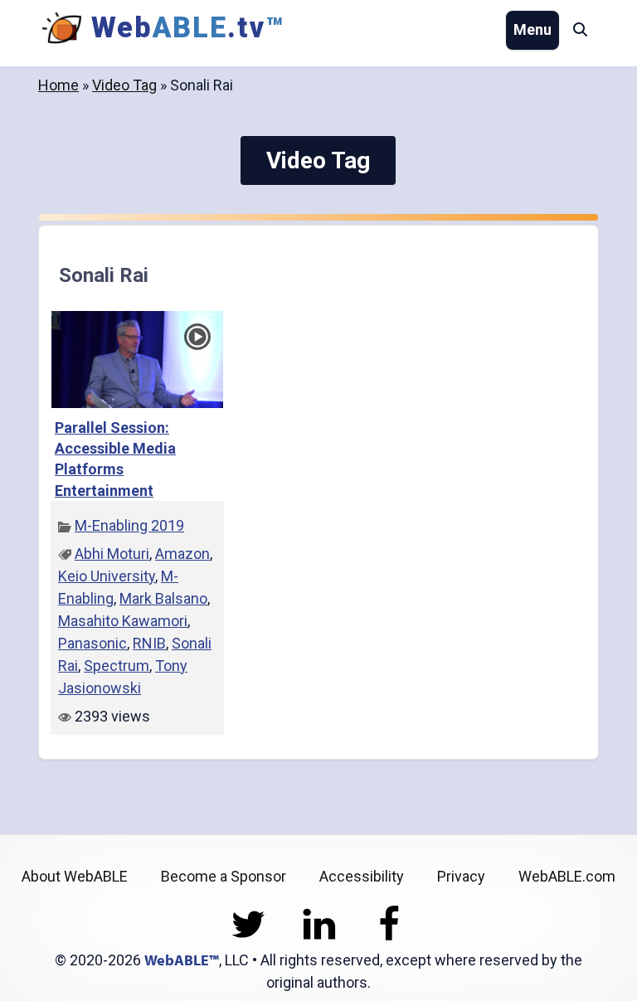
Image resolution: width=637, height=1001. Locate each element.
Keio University (106, 576)
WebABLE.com (566, 876)
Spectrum (116, 665)
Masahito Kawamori (122, 620)
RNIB (149, 643)
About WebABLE (75, 876)
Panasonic (92, 643)
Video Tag (124, 85)
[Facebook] (389, 937)
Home (58, 85)
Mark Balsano (163, 598)
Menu (532, 29)
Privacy (461, 876)
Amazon (182, 553)
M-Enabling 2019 (129, 525)
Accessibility (361, 876)
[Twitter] (248, 937)
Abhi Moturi (112, 553)
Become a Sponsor (223, 876)
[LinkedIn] (319, 937)
